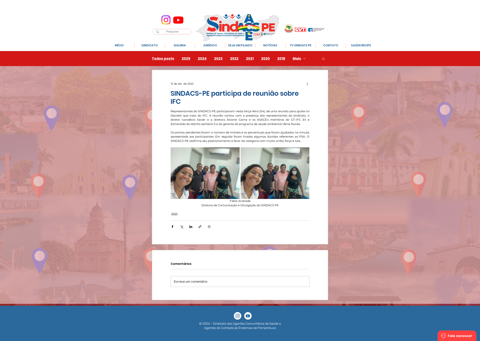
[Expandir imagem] (205, 173)
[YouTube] (248, 316)
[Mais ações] (307, 83)
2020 (265, 58)
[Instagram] (166, 20)
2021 (250, 58)
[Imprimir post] (209, 226)
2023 (218, 58)
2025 (186, 58)
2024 (202, 58)
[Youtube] (178, 20)
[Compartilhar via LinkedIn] (191, 226)
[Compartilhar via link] (200, 226)
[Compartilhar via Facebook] (172, 226)
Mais (297, 58)
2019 (281, 58)
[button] (323, 58)
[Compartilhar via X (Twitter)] (181, 226)
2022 (234, 58)
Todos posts (163, 58)
